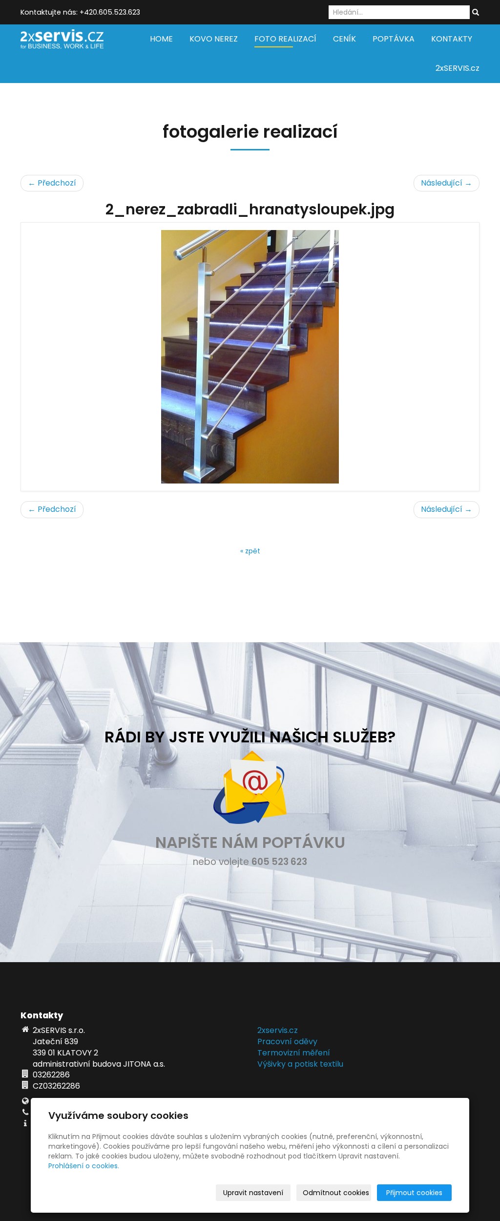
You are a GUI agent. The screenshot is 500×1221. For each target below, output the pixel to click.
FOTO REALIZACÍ (285, 38)
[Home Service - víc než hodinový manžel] (62, 38)
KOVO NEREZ (213, 38)
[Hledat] (475, 12)
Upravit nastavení (253, 1193)
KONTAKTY (451, 38)
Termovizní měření (293, 1052)
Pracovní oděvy (287, 1041)
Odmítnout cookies (336, 1193)
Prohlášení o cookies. (83, 1166)
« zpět (250, 551)
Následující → (446, 183)
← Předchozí (52, 183)
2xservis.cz (277, 1030)
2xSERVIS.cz (457, 68)
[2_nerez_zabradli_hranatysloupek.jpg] (250, 356)
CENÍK (344, 38)
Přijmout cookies (414, 1193)
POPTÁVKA (394, 38)
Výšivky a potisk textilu (300, 1064)
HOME (161, 38)
